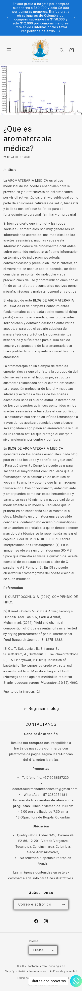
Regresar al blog (43, 708)
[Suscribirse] (63, 904)
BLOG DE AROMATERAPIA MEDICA (35, 448)
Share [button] (12, 170)
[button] (9, 50)
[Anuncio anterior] (7, 17)
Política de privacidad (63, 971)
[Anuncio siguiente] (74, 17)
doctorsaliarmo (37, 966)
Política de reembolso (32, 971)
